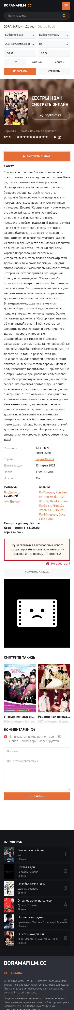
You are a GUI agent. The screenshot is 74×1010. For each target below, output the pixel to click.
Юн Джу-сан (56, 510)
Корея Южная (45, 459)
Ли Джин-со (12, 492)
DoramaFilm (18, 5)
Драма (30, 26)
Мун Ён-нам (12, 501)
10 (46, 137)
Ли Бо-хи (45, 505)
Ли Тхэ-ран (46, 492)
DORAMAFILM (13, 26)
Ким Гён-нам (59, 501)
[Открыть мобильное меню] (66, 6)
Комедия (36, 131)
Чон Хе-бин (51, 497)
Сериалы (10, 131)
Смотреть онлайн (39, 156)
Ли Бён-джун (48, 514)
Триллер (50, 131)
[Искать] (64, 16)
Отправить (37, 796)
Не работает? (60, 563)
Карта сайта (13, 973)
